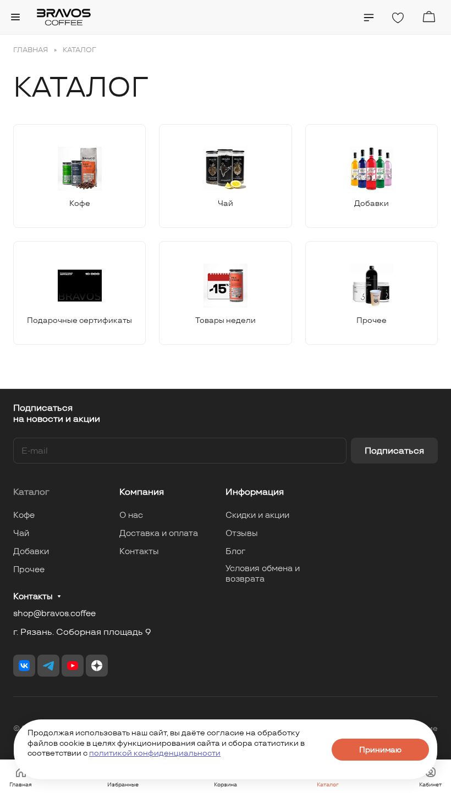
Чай (21, 533)
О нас (131, 515)
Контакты (139, 551)
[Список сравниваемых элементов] (369, 17)
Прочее (29, 569)
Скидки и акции (257, 515)
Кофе (24, 515)
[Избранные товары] (398, 18)
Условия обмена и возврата (263, 573)
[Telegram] (48, 666)
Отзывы (242, 533)
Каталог (31, 491)
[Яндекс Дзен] (97, 666)
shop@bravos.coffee (54, 613)
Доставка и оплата (158, 533)
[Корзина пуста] (428, 16)
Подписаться (394, 450)
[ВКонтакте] (24, 666)
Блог (235, 551)
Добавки (31, 551)
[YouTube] (73, 666)
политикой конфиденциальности (155, 752)
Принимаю (380, 749)
